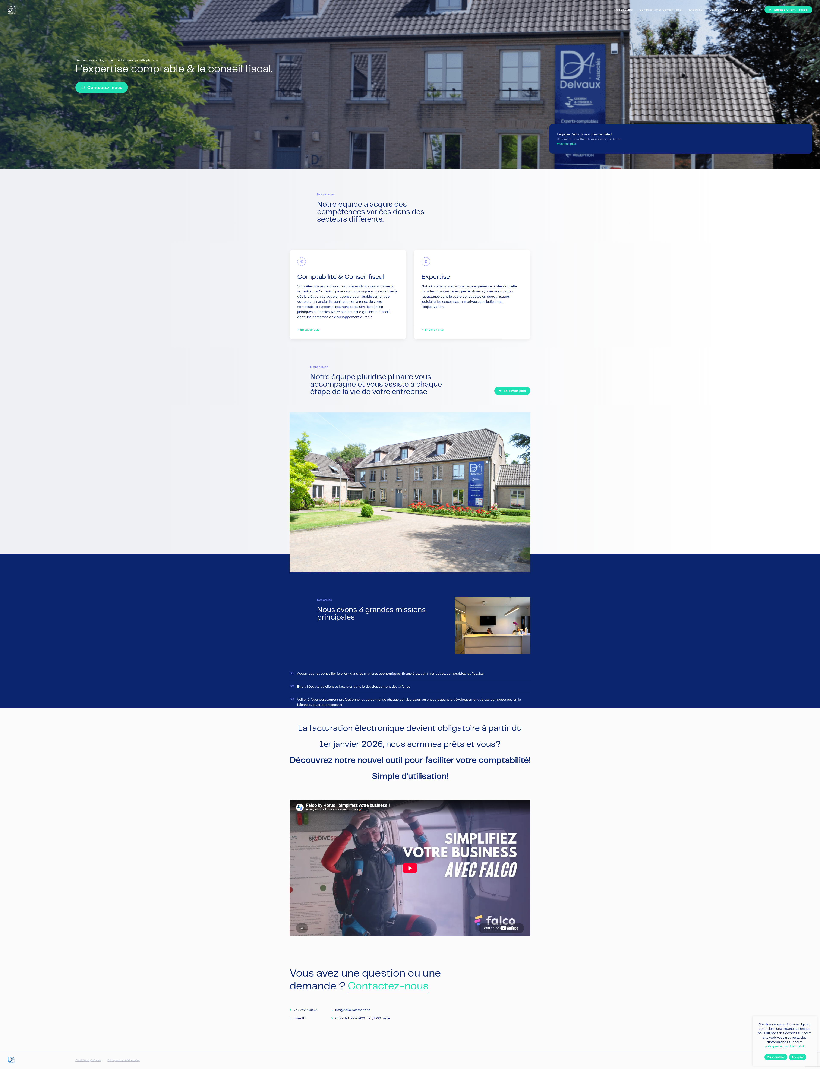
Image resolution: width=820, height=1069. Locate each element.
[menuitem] (625, 9)
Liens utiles (717, 10)
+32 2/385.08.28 (305, 1010)
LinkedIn (300, 1018)
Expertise (696, 10)
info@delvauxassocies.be (352, 1010)
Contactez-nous (388, 986)
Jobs (735, 10)
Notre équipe (623, 10)
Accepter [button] (798, 1057)
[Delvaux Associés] (12, 10)
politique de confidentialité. (785, 1046)
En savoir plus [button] (309, 330)
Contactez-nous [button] (104, 87)
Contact (752, 10)
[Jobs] (677, 139)
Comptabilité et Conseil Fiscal (660, 10)
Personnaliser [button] (776, 1057)
